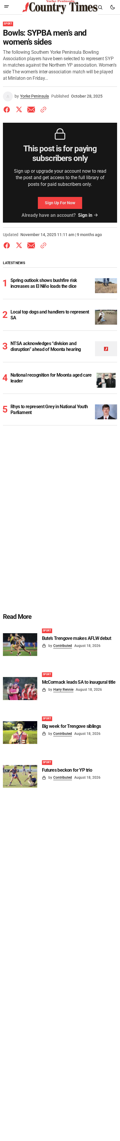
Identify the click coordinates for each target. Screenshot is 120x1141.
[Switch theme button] (112, 7)
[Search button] (100, 7)
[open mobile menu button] (6, 7)
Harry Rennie (63, 690)
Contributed (62, 646)
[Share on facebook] (8, 109)
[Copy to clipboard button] (42, 109)
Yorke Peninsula (34, 96)
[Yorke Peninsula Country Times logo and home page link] (60, 7)
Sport (8, 23)
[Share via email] (31, 109)
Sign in (85, 215)
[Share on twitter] (19, 109)
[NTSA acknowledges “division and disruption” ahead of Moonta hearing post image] (106, 348)
